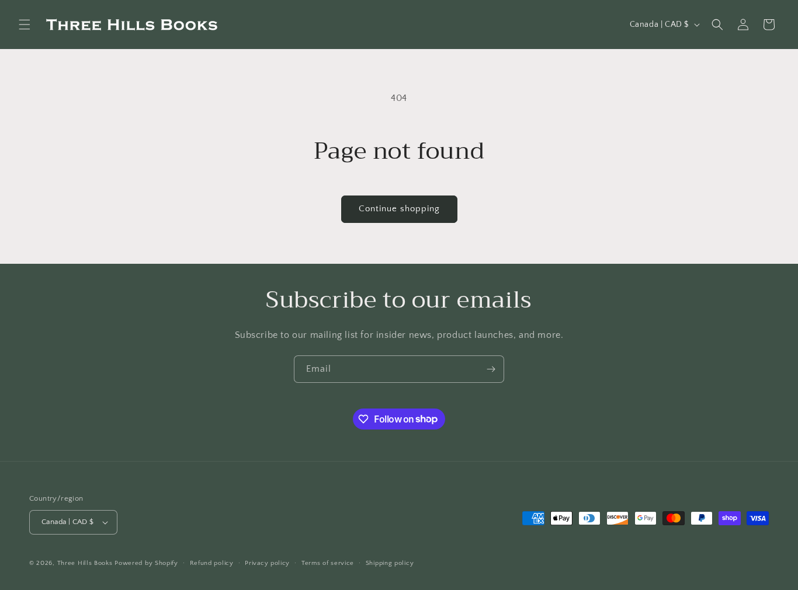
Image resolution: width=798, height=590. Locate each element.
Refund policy (212, 563)
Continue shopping (399, 209)
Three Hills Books (85, 563)
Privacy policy (267, 563)
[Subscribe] (491, 369)
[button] (24, 24)
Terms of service (327, 563)
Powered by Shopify (146, 563)
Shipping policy (390, 563)
